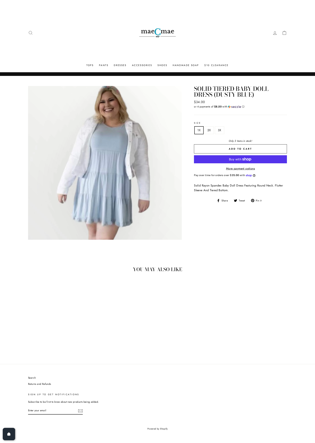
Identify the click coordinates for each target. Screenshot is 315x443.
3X (219, 130)
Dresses (120, 65)
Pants (103, 65)
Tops (90, 65)
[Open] (9, 434)
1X (199, 130)
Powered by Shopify (157, 428)
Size (197, 123)
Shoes (162, 65)
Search (32, 378)
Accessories (142, 65)
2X (209, 130)
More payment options (240, 168)
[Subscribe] (80, 410)
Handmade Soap (186, 65)
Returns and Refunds (39, 384)
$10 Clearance (216, 65)
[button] (240, 106)
